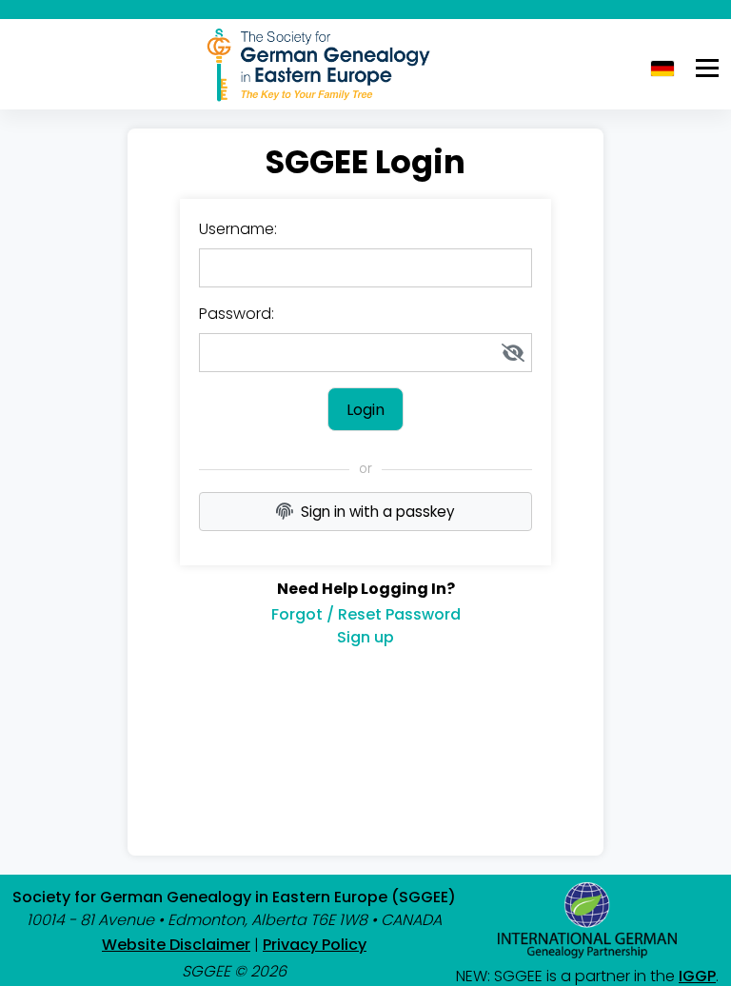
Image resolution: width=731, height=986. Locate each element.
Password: (236, 314)
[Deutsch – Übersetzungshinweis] (662, 68)
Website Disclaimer (176, 945)
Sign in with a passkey (378, 512)
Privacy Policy (314, 945)
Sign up (365, 637)
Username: (238, 229)
